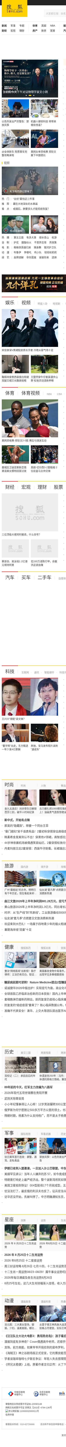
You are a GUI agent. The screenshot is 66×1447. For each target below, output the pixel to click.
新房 (43, 30)
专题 (21, 25)
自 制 (6, 242)
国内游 (24, 866)
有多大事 (31, 237)
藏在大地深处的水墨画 (25, 203)
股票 (58, 487)
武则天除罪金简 (14, 1098)
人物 (43, 785)
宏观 (13, 30)
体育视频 (30, 393)
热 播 (6, 237)
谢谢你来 (44, 257)
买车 (26, 577)
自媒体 (62, 578)
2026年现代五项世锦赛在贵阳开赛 (25, 1092)
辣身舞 (38, 247)
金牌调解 (19, 257)
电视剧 (56, 303)
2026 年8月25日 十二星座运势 (23, 1260)
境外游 (44, 866)
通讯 (36, 672)
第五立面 (19, 237)
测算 (23, 1220)
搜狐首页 (14, 8)
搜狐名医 (46, 948)
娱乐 (9, 302)
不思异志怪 (40, 242)
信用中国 (9, 1415)
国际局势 (26, 1134)
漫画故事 (26, 1301)
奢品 (63, 785)
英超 (43, 25)
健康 (9, 947)
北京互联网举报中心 (44, 1393)
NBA (52, 25)
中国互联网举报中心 (19, 1393)
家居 (52, 30)
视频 (26, 302)
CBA (59, 394)
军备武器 (46, 1134)
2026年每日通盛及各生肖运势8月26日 (28, 1277)
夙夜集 (53, 242)
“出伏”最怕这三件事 (23, 198)
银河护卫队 (50, 247)
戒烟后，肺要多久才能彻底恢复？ (31, 208)
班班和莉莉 (50, 252)
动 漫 (6, 252)
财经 (9, 487)
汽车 (9, 577)
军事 (13, 25)
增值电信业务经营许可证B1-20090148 (23, 1404)
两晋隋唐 (46, 1052)
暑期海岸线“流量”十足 (18, 929)
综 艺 (6, 257)
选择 (54, 257)
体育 (9, 393)
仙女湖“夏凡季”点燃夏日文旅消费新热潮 (29, 918)
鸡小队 (38, 252)
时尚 (9, 784)
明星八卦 (43, 303)
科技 (9, 671)
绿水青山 (44, 237)
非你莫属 (31, 257)
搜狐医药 (26, 948)
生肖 (63, 1220)
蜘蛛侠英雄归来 (23, 247)
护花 (16, 242)
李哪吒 (28, 252)
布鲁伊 (18, 252)
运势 (43, 1220)
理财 (21, 30)
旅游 (9, 866)
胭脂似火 (26, 242)
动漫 (9, 1300)
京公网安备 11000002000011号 (23, 1411)
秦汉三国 (26, 1052)
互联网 (25, 672)
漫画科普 (46, 1301)
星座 (9, 1219)
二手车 (44, 577)
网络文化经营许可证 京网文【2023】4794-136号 (28, 1407)
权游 (54, 237)
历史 (9, 1052)
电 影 (6, 247)
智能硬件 (49, 672)
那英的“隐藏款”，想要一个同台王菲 (26, 825)
